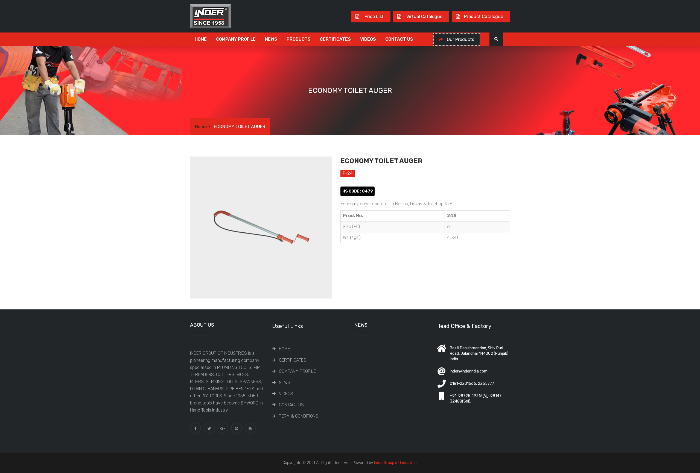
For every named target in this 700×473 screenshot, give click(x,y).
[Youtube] (250, 428)
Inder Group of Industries (396, 462)
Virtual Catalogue (423, 16)
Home (201, 39)
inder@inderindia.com (469, 371)
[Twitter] (209, 428)
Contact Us (399, 39)
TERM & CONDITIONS (298, 416)
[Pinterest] (236, 428)
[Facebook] (195, 428)
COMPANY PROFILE (236, 39)
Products (299, 39)
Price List (373, 16)
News (271, 39)
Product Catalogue (483, 16)
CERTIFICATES (335, 39)
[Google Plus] (222, 428)
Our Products (460, 39)
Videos (368, 39)
